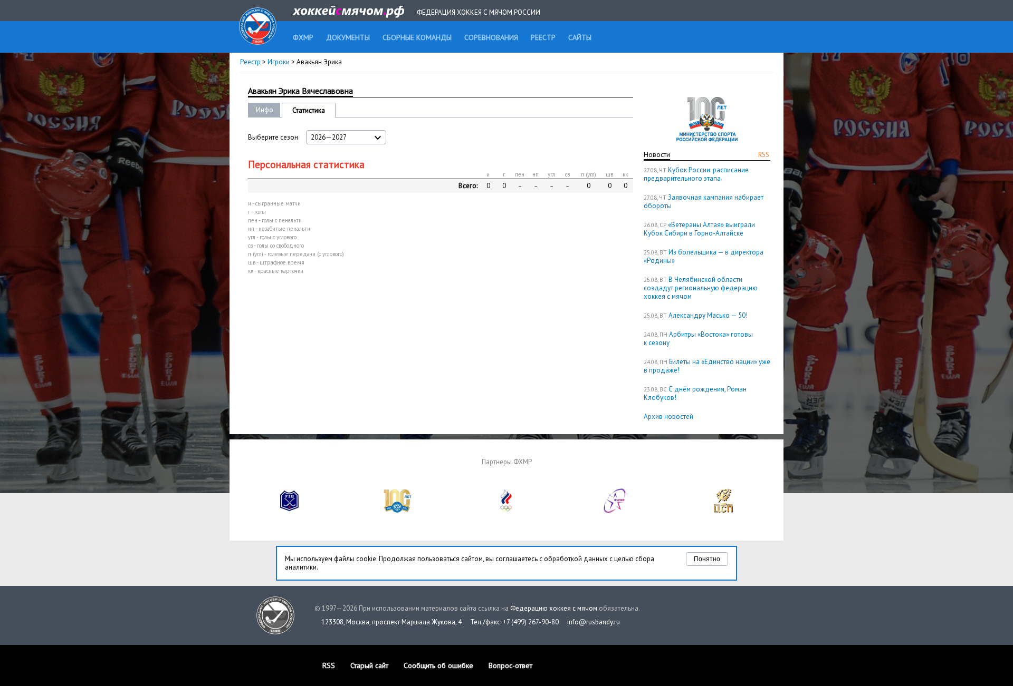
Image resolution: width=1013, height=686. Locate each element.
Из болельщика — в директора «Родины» (703, 256)
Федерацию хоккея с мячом (553, 608)
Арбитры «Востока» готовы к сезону (698, 338)
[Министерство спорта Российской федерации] (398, 510)
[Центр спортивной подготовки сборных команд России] (723, 510)
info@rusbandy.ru (593, 622)
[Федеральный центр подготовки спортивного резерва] (615, 510)
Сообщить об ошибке (438, 665)
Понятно (707, 559)
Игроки (278, 61)
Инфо (264, 109)
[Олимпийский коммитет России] (506, 510)
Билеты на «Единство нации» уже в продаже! (707, 366)
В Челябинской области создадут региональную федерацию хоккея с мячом (701, 288)
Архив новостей (668, 416)
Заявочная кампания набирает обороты (703, 201)
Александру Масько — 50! (708, 315)
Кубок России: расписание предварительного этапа (696, 174)
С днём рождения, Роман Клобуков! (695, 393)
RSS (763, 154)
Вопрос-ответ (510, 665)
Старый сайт (369, 665)
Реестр (250, 61)
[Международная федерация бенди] (290, 510)
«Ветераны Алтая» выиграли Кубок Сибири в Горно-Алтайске (699, 229)
